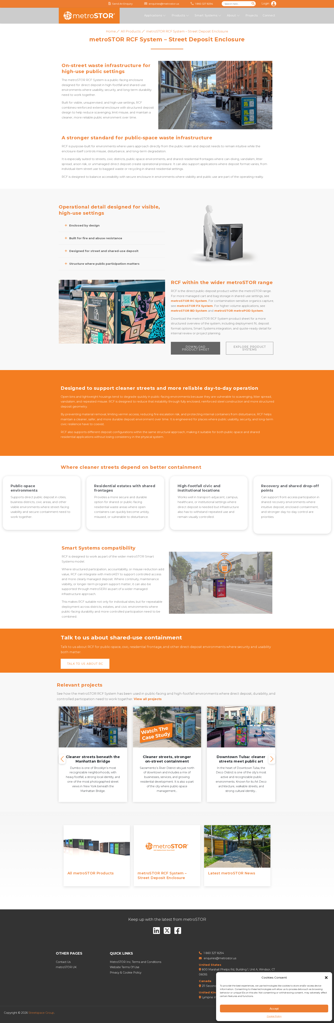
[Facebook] (177, 930)
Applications (153, 15)
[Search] (253, 3)
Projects (251, 15)
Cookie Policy (274, 1016)
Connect (269, 15)
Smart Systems (206, 15)
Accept (274, 1008)
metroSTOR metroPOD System (238, 310)
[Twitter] (167, 930)
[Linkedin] (156, 930)
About (231, 15)
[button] (326, 978)
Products (178, 15)
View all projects (148, 699)
